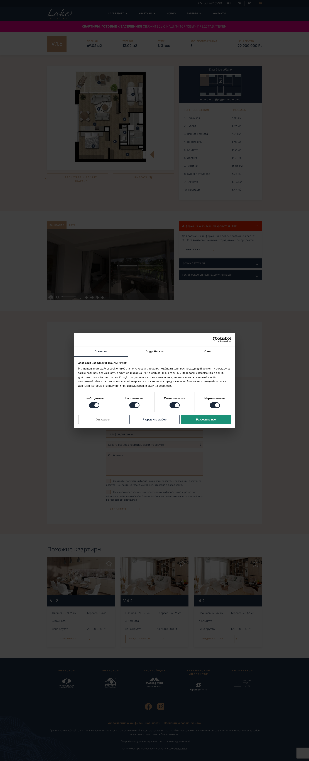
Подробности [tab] (154, 351)
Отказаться (103, 419)
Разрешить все (206, 419)
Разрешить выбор (154, 419)
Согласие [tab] (101, 351)
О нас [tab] (208, 351)
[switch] (134, 405)
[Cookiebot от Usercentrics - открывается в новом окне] (215, 339)
